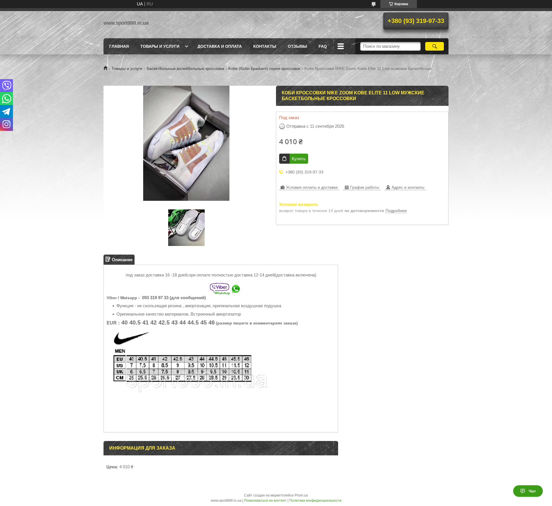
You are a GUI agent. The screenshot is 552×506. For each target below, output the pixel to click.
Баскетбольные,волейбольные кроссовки (185, 68)
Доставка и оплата (220, 46)
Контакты (264, 46)
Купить (299, 158)
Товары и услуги (159, 46)
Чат (532, 491)
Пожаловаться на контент (265, 501)
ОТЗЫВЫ (297, 46)
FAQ (323, 46)
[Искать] (434, 46)
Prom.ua (301, 495)
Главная (119, 46)
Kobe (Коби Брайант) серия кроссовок (264, 68)
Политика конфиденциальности (315, 501)
